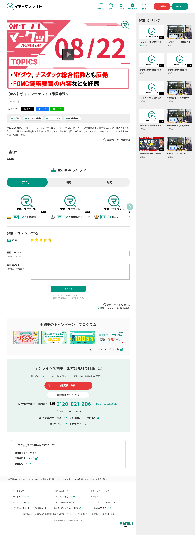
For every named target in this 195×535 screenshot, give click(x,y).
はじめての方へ (56, 424)
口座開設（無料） (68, 385)
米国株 (17, 118)
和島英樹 (10, 159)
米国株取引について (24, 458)
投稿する (68, 289)
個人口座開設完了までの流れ (51, 418)
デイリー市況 (54, 118)
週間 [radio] (68, 182)
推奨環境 (94, 497)
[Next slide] (130, 206)
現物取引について (23, 453)
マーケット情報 (34, 118)
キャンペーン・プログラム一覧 (104, 349)
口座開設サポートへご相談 (68, 395)
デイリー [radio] (27, 182)
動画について (21, 464)
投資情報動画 (74, 118)
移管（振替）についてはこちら (83, 418)
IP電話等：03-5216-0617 (105, 404)
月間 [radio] (109, 182)
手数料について (76, 424)
